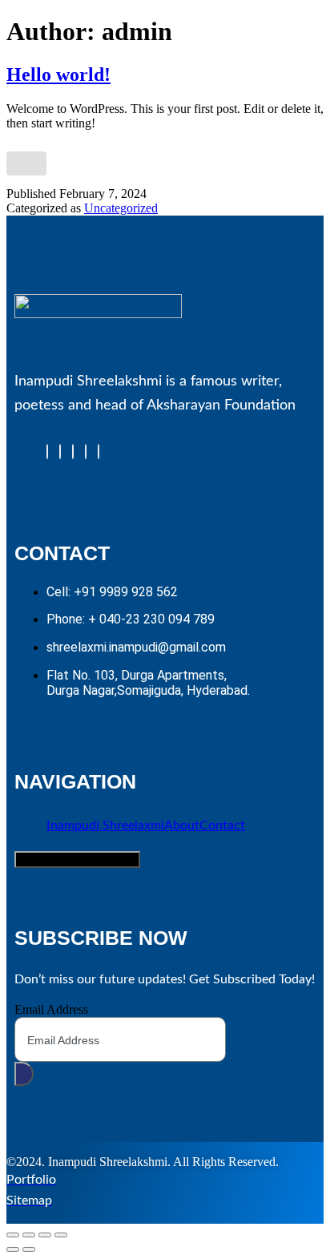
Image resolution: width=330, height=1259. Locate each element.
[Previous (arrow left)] (12, 1249)
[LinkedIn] (73, 451)
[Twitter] (60, 451)
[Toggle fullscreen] (28, 1235)
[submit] (24, 1074)
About (181, 825)
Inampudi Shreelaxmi (105, 825)
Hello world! (58, 74)
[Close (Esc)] (60, 1235)
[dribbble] (86, 451)
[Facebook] (47, 451)
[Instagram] (98, 451)
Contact (222, 825)
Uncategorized (121, 208)
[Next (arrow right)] (28, 1249)
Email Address (51, 1009)
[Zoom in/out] (12, 1235)
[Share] (44, 1235)
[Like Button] (26, 163)
